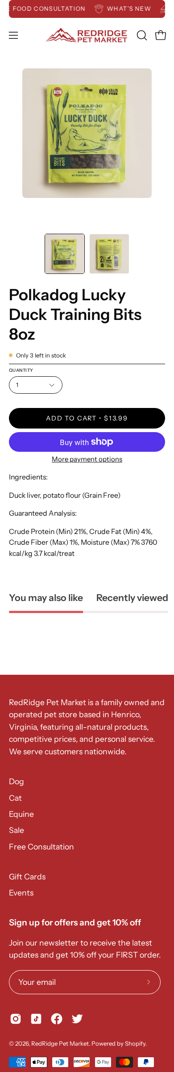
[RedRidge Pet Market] (87, 35)
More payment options (87, 459)
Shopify (135, 1043)
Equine (21, 814)
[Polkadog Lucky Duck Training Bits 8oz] (65, 254)
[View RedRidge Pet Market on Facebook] (56, 1019)
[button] (141, 35)
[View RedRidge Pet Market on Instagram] (15, 1019)
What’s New (134, 8)
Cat (15, 798)
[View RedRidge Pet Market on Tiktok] (36, 1019)
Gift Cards (27, 876)
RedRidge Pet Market (60, 1043)
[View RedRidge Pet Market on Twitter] (77, 1019)
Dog (16, 781)
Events (21, 892)
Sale (16, 830)
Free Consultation (41, 846)
